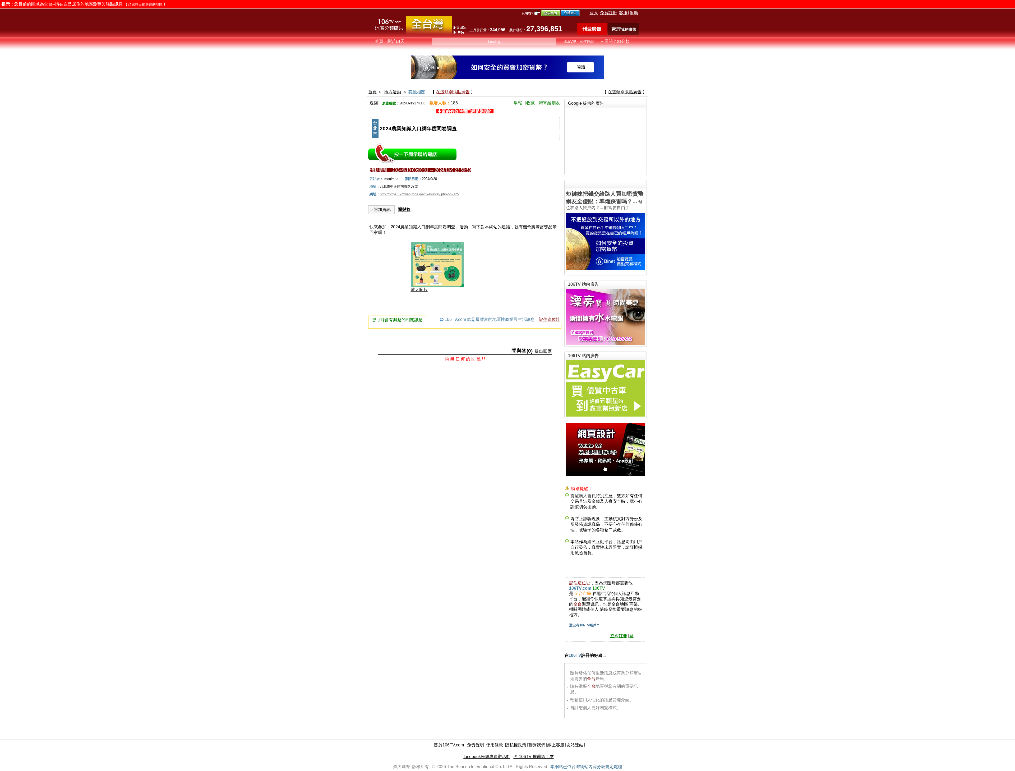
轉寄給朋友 (549, 103)
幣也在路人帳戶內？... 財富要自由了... (605, 200)
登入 (593, 13)
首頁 (379, 41)
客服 (623, 13)
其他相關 (416, 92)
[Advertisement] (605, 141)
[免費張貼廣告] (592, 33)
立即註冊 (618, 636)
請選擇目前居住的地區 (145, 4)
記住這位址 (549, 319)
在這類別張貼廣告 (453, 92)
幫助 (634, 13)
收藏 (530, 103)
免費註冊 (608, 13)
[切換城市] (429, 33)
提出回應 (543, 351)
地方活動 (392, 92)
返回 (374, 103)
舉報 (518, 103)
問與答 (404, 209)
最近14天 (395, 41)
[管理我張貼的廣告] (623, 33)
